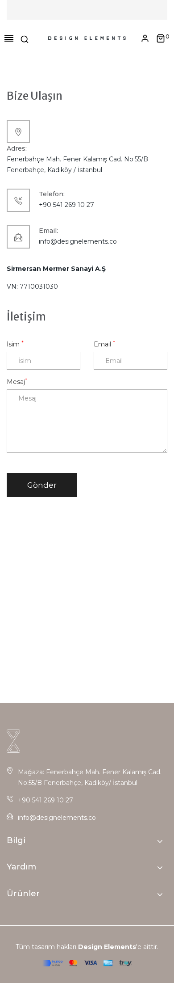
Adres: (17, 148)
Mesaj (17, 381)
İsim (15, 344)
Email (104, 344)
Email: (48, 231)
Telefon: (52, 194)
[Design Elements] (87, 38)
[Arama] (24, 38)
